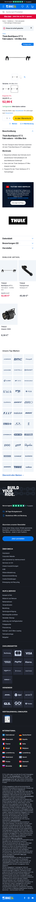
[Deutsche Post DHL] (7, 695)
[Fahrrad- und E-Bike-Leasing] (7, 680)
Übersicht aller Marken (12, 475)
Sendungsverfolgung (9, 611)
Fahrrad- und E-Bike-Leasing (11, 631)
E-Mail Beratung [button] (28, 123)
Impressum (6, 553)
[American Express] (7, 662)
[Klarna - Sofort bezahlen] (29, 662)
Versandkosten (7, 605)
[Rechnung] (7, 653)
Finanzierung (6, 627)
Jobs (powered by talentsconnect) (13, 559)
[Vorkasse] (18, 671)
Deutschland (9, 113)
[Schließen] (31, 28)
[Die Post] (29, 695)
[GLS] (7, 704)
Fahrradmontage (7, 634)
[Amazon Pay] (7, 671)
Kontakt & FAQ (7, 595)
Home (4, 21)
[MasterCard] (18, 653)
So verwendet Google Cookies (18, 198)
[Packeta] (29, 704)
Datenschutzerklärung (9, 576)
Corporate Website (8, 556)
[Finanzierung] (29, 671)
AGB (3, 569)
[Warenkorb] (32, 6)
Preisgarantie (6, 624)
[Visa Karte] (29, 653)
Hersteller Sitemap (8, 618)
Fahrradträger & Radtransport (12, 23)
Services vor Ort (7, 563)
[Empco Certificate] (7, 719)
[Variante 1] (6, 89)
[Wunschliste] (22, 6)
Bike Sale (7, 16)
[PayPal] (18, 662)
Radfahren (11, 21)
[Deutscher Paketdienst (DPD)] (18, 695)
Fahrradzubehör (19, 21)
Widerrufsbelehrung (8, 572)
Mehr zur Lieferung (16, 838)
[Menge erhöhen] (10, 118)
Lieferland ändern (29, 796)
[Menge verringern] (4, 118)
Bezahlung (5, 608)
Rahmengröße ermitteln (10, 614)
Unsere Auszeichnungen (10, 566)
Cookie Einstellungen (9, 579)
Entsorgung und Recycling (11, 582)
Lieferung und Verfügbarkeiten (12, 621)
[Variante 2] (14, 89)
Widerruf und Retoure (9, 598)
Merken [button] (14, 124)
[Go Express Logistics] (18, 704)
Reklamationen (7, 602)
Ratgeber (5, 637)
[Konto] (27, 6)
